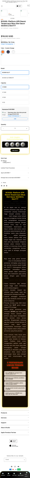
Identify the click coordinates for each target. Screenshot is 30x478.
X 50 (3, 102)
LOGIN (8, 475)
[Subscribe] (24, 460)
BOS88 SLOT (6, 72)
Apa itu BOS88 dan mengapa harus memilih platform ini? (13, 373)
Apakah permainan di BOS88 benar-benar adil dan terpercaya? (13, 393)
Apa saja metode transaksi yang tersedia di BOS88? (15, 388)
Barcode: (11, 28)
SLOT (6, 261)
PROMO (3, 475)
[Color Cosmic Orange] (3, 52)
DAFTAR (14, 475)
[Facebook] (2, 186)
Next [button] (28, 1)
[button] (15, 168)
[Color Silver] (13, 52)
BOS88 (6, 216)
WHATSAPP (21, 475)
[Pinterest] (7, 186)
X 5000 (4, 87)
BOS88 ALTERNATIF (8, 78)
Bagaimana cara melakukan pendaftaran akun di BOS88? (14, 378)
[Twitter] (4, 186)
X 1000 (4, 92)
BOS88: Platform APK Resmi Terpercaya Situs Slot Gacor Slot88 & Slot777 (15, 2)
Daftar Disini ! (21, 2)
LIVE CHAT (26, 475)
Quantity (3, 124)
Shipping (9, 38)
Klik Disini (15, 150)
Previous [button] (1, 1)
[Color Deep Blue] (8, 52)
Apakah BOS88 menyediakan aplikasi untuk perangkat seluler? (14, 383)
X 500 (4, 97)
